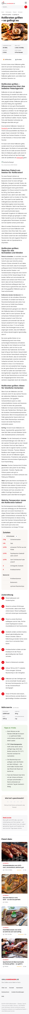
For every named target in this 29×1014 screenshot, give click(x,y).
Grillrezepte (8, 12)
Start (2, 12)
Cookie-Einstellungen (17, 992)
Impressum (19, 987)
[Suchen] (25, 7)
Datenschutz (5, 992)
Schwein (20, 12)
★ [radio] (8, 801)
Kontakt (11, 987)
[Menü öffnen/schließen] (26, 3)
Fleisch (15, 12)
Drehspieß (20, 157)
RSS (3, 996)
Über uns (4, 987)
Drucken (18, 59)
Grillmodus (7, 59)
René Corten (7, 817)
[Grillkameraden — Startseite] (12, 2)
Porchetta (4, 128)
